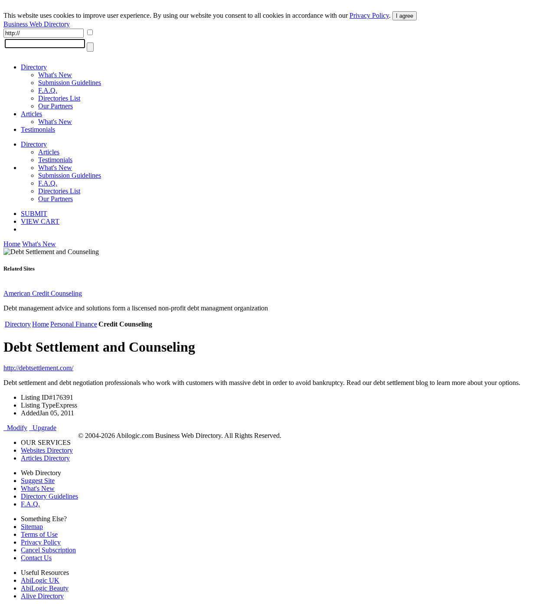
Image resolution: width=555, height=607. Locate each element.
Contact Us (36, 557)
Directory (34, 67)
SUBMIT (34, 213)
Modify (15, 427)
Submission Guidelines (69, 82)
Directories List (59, 98)
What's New (55, 74)
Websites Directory (47, 450)
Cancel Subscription (48, 550)
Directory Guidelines (49, 496)
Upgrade (42, 427)
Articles (31, 113)
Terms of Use (39, 534)
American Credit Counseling (42, 293)
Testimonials (38, 129)
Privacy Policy (369, 15)
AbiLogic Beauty (45, 588)
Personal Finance (73, 324)
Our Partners (55, 106)
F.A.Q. (47, 90)
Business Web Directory (36, 24)
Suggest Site (38, 480)
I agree (404, 16)
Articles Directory (45, 458)
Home (11, 244)
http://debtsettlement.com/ (38, 368)
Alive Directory (42, 596)
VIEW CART (40, 221)
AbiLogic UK (40, 580)
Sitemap (32, 526)
